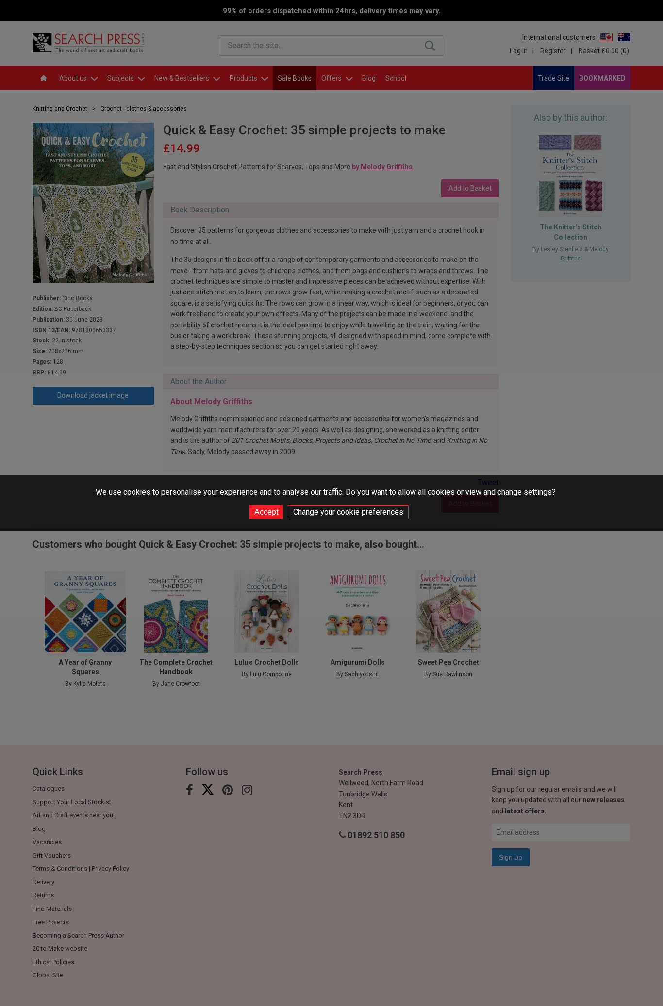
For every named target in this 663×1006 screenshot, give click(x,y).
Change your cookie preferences (348, 512)
